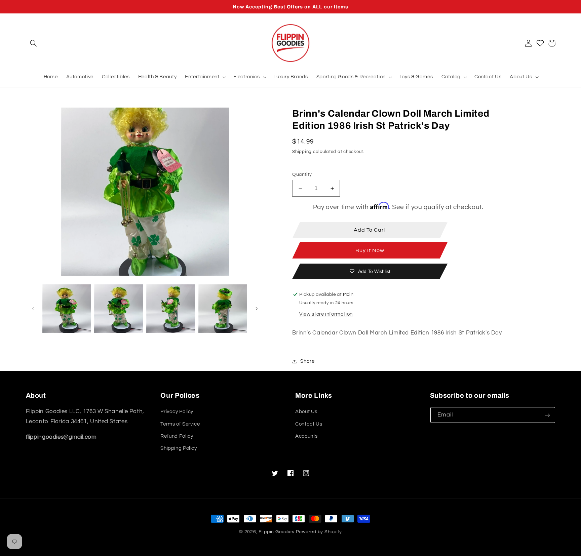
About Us (306, 411)
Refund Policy (176, 436)
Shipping (302, 152)
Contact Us (308, 424)
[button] (33, 43)
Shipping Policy (178, 448)
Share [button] (307, 361)
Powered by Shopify (319, 531)
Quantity (302, 174)
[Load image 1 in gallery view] (66, 308)
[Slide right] (256, 309)
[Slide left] (33, 309)
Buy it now (370, 250)
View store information (326, 314)
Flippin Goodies (277, 531)
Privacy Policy (176, 411)
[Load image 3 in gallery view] (170, 308)
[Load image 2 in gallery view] (118, 308)
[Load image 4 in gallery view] (222, 308)
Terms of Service (180, 424)
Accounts (306, 436)
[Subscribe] (547, 415)
